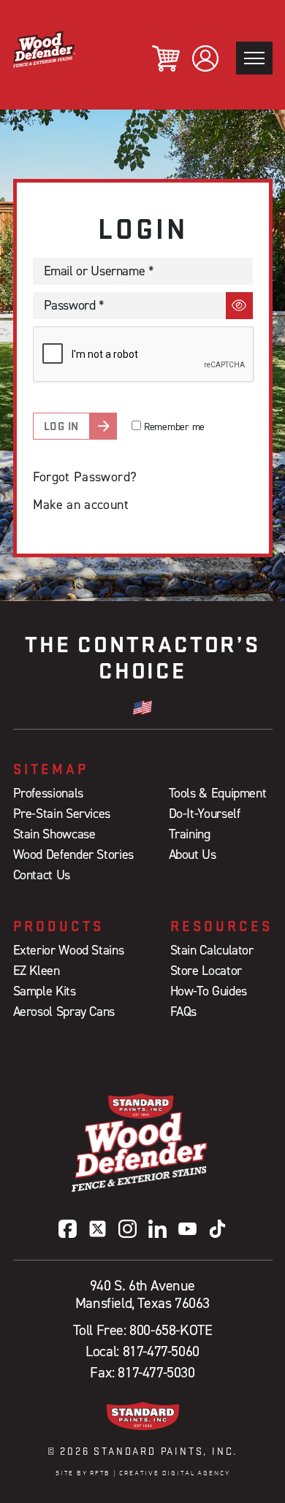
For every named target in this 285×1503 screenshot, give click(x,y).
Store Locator (206, 970)
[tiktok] (217, 1229)
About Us (192, 854)
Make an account (81, 504)
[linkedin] (157, 1229)
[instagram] (127, 1229)
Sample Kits (44, 990)
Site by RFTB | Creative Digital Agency (143, 1473)
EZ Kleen (36, 970)
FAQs (183, 1011)
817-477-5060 (161, 1351)
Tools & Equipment (218, 792)
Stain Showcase (54, 833)
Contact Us (41, 874)
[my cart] (166, 58)
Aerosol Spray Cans (64, 1011)
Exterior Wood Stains (68, 949)
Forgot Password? (85, 476)
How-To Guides (208, 990)
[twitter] (97, 1229)
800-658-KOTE (170, 1330)
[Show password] (239, 305)
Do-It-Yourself (204, 813)
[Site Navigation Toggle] (254, 58)
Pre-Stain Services (62, 813)
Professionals (48, 792)
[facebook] (67, 1229)
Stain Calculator (212, 949)
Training (189, 833)
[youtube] (187, 1228)
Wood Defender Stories (73, 854)
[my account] (205, 58)
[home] (44, 49)
